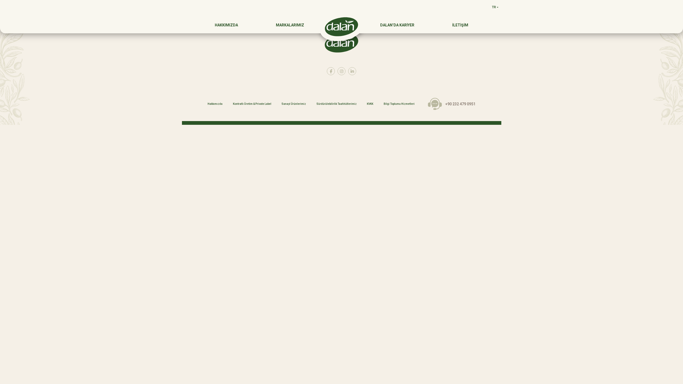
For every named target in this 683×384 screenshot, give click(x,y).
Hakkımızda (215, 104)
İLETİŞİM (460, 25)
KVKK (370, 104)
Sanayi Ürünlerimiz (293, 104)
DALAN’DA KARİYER (397, 25)
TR (494, 7)
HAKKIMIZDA (226, 25)
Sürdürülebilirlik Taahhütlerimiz (336, 104)
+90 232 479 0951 (460, 104)
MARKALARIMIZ (290, 25)
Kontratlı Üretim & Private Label (252, 104)
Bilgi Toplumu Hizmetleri (399, 104)
